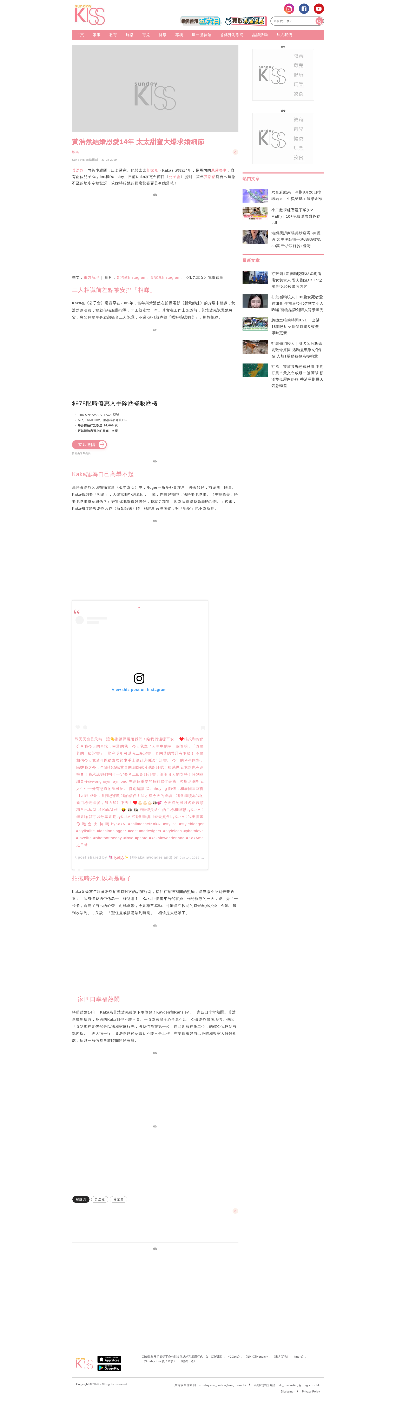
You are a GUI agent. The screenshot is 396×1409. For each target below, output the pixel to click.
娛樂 (75, 152)
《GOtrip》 (234, 1356)
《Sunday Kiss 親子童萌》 (159, 1361)
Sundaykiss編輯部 (85, 159)
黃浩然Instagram (131, 277)
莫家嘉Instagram (165, 277)
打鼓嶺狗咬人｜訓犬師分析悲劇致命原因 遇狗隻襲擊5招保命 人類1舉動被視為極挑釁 (296, 349)
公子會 (174, 177)
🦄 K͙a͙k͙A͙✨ (118, 857)
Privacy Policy (311, 1391)
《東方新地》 (281, 1356)
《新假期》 (216, 1356)
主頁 (80, 35)
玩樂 (130, 35)
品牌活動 (260, 35)
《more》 (298, 1356)
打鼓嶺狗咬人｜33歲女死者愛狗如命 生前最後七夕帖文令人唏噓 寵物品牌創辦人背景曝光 (297, 303)
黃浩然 (78, 170)
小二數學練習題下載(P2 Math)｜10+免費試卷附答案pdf (295, 216)
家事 (97, 35)
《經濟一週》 (188, 1361)
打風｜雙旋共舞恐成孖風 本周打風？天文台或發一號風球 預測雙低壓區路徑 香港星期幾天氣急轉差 (297, 376)
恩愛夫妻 (219, 170)
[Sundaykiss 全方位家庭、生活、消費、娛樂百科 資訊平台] (110, 15)
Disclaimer (288, 1391)
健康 (163, 35)
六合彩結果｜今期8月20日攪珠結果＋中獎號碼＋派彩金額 (296, 195)
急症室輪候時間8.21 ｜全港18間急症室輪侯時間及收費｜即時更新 (297, 326)
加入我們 (284, 35)
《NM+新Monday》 (256, 1356)
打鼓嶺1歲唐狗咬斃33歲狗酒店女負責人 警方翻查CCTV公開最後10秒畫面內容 (297, 280)
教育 (113, 35)
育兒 (146, 35)
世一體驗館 (201, 35)
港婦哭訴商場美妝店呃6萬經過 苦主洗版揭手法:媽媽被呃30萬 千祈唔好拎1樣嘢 (296, 239)
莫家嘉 (152, 170)
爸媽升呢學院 (232, 35)
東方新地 (91, 277)
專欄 (179, 35)
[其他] (235, 154)
